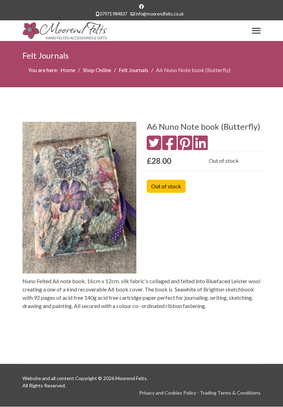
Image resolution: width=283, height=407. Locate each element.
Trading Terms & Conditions (230, 393)
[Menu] (256, 30)
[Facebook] (141, 6)
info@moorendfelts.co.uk (160, 14)
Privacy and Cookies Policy (167, 393)
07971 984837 (113, 14)
